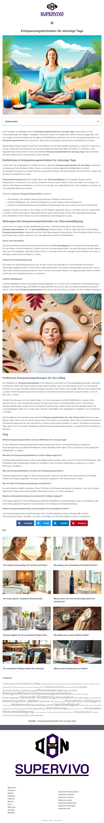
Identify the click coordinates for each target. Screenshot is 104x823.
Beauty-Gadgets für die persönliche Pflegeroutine (25, 635)
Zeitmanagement (35, 715)
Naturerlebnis (85, 705)
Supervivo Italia (65, 800)
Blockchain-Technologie (84, 684)
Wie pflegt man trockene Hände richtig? (71, 635)
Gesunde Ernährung (37, 697)
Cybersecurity (18, 687)
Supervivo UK (64, 808)
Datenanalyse (28, 687)
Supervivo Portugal (66, 806)
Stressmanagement (40, 712)
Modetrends (21, 705)
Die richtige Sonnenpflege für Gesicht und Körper (25, 565)
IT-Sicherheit (59, 702)
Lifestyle (32, 721)
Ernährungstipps (11, 698)
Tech (10, 804)
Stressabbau (93, 708)
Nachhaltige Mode (42, 704)
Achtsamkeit (9, 684)
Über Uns (12, 807)
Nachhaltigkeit (67, 705)
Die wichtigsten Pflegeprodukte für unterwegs (23, 668)
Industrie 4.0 (47, 701)
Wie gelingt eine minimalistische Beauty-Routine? (76, 565)
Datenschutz (39, 687)
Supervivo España (66, 794)
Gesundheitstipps (81, 698)
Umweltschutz (83, 711)
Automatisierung (66, 684)
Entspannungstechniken (51, 693)
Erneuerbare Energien (80, 694)
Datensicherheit (54, 686)
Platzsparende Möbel (21, 709)
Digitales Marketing (71, 687)
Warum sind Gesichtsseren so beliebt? (71, 668)
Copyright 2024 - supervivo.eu (52, 820)
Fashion (11, 799)
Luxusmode (7, 705)
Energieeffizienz (17, 693)
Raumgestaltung (37, 709)
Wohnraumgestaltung (18, 715)
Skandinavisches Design (76, 709)
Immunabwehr (95, 698)
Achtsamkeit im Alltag (27, 683)
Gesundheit (64, 697)
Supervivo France (66, 797)
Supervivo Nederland (67, 803)
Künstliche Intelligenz (83, 701)
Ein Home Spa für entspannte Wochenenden (22, 599)
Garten (10, 793)
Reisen (11, 801)
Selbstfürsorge (56, 708)
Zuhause (11, 790)
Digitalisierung (28, 690)
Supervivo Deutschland (68, 792)
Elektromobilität (69, 690)
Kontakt (11, 810)
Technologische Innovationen (60, 712)
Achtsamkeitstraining (50, 684)
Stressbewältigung (18, 712)
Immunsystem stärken (21, 701)
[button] (52, 23)
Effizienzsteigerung (48, 690)
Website (11, 813)
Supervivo (12, 787)
